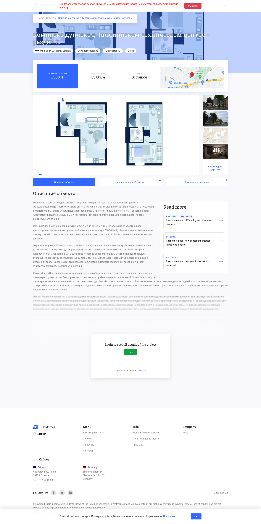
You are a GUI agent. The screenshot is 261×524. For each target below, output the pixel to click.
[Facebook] (53, 492)
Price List (138, 444)
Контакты (88, 450)
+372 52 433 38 (45, 480)
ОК (196, 516)
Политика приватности (146, 438)
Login (130, 352)
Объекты (51, 18)
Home (41, 18)
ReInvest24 (44, 427)
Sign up (142, 370)
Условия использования (146, 432)
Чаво (185, 432)
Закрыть (193, 5)
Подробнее (169, 516)
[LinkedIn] (70, 492)
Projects (87, 438)
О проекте (88, 444)
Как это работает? (93, 432)
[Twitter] (62, 492)
